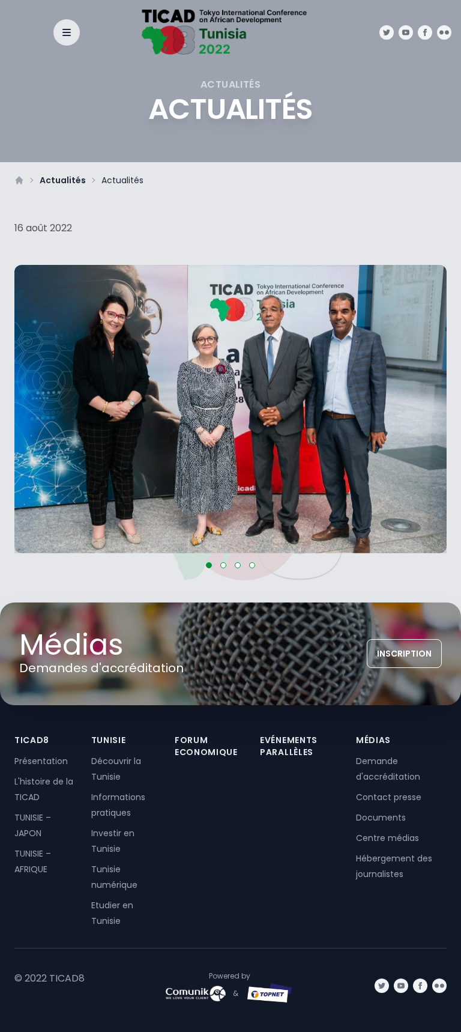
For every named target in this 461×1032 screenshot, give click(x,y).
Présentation (41, 761)
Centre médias (387, 838)
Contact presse (388, 797)
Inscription (404, 654)
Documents (381, 818)
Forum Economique (206, 746)
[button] (209, 565)
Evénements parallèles (289, 746)
